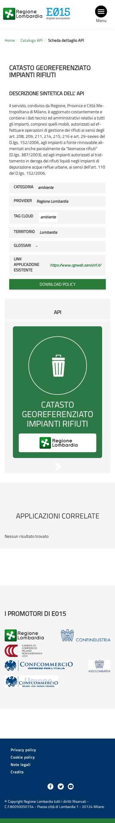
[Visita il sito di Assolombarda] (99, 666)
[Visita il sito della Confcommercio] (39, 666)
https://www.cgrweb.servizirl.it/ (75, 265)
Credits (17, 772)
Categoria (23, 187)
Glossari (22, 245)
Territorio (24, 232)
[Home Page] (59, 10)
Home (10, 40)
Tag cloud (23, 216)
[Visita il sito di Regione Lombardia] (24, 10)
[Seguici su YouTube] (70, 786)
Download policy (58, 284)
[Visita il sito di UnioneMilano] (31, 681)
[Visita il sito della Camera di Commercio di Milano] (23, 651)
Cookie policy (23, 757)
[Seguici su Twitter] (60, 786)
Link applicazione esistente (26, 264)
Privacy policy (23, 750)
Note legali (21, 764)
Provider (23, 201)
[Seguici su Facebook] (50, 786)
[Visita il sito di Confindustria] (85, 635)
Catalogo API (32, 40)
